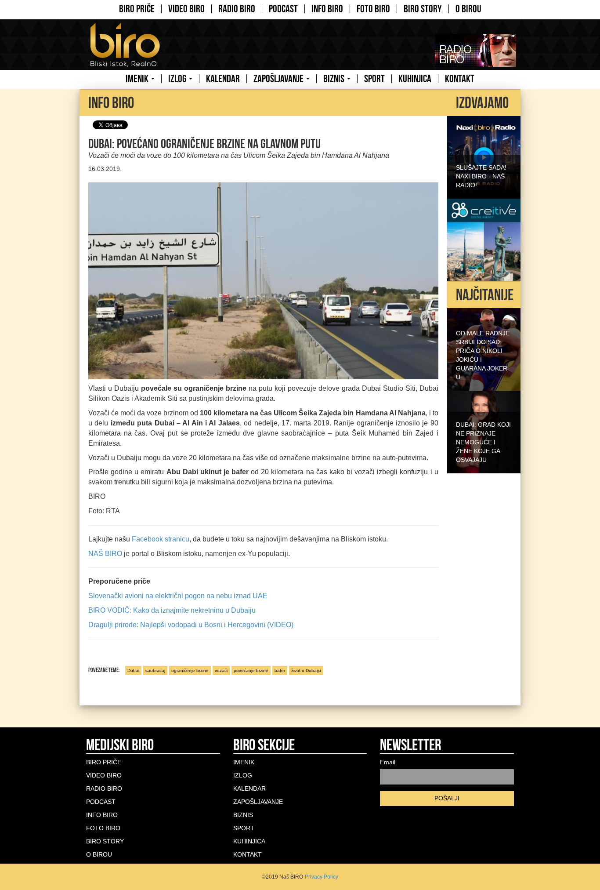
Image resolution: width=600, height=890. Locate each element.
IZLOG (178, 78)
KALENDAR (223, 78)
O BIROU (468, 8)
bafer (280, 670)
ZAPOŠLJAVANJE (279, 78)
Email (387, 762)
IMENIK (138, 78)
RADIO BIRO (236, 8)
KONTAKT (459, 78)
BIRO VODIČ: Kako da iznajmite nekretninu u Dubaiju (172, 610)
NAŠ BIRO (105, 553)
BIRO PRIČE (137, 8)
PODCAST (283, 8)
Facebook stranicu (160, 539)
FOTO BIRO (373, 8)
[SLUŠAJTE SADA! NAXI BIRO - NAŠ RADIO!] (483, 156)
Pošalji (446, 798)
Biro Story (423, 8)
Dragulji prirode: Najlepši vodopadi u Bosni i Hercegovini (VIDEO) (190, 624)
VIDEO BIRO (186, 8)
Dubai (133, 670)
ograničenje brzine (190, 670)
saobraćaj (155, 670)
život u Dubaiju (306, 670)
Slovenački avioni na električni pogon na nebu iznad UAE (177, 595)
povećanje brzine (251, 670)
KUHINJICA (414, 78)
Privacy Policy (321, 877)
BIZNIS (334, 78)
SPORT (374, 78)
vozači (221, 670)
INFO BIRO (327, 8)
